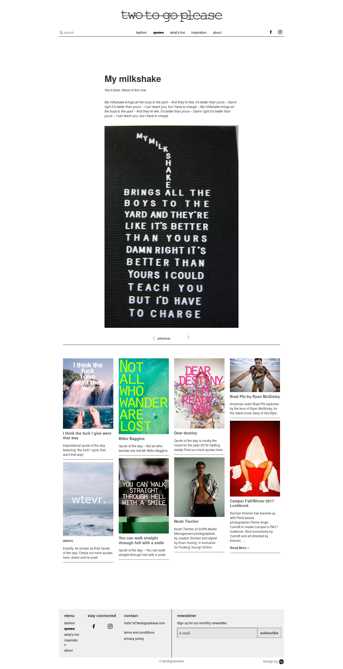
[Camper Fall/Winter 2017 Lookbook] (255, 459)
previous (164, 338)
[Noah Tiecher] (199, 487)
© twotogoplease (171, 661)
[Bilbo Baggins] (144, 396)
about (217, 32)
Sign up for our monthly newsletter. (202, 623)
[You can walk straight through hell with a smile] (144, 495)
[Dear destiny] (199, 393)
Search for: (61, 32)
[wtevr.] (88, 499)
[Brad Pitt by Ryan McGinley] (255, 375)
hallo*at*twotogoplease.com (144, 623)
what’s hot (177, 32)
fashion (141, 32)
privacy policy (134, 638)
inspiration (199, 32)
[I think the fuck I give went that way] (88, 393)
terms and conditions (139, 632)
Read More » (239, 547)
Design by (271, 661)
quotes (158, 32)
